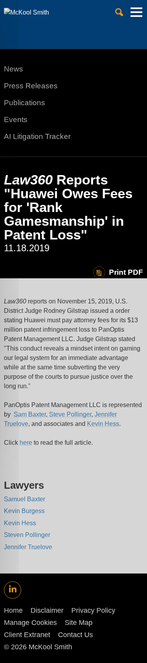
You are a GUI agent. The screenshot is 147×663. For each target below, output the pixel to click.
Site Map (79, 622)
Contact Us (75, 635)
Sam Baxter (30, 414)
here (26, 442)
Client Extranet (27, 635)
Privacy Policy (93, 610)
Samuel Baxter (24, 499)
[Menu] (136, 15)
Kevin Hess (103, 423)
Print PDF (126, 272)
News (13, 69)
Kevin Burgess (24, 511)
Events (15, 119)
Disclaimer (47, 610)
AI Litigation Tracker (37, 136)
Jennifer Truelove (28, 547)
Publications (24, 103)
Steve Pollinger (70, 414)
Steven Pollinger (27, 534)
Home (13, 610)
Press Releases (31, 86)
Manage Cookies (30, 622)
